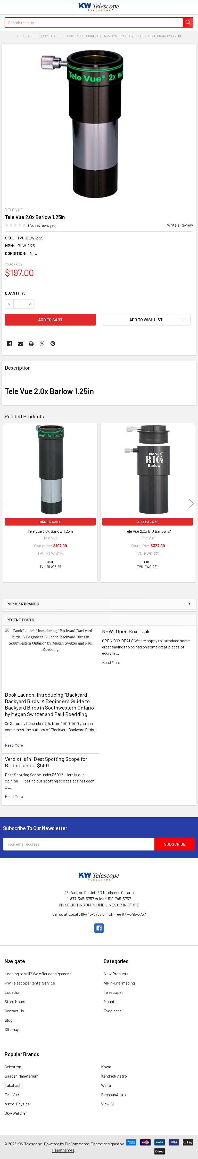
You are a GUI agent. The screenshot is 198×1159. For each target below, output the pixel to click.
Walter (106, 1085)
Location (12, 992)
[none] (82, 124)
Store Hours (15, 1001)
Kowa (106, 1066)
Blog (8, 1020)
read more (14, 745)
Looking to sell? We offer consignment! (38, 973)
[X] (42, 343)
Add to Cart (50, 522)
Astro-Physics (17, 1103)
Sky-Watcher (16, 1113)
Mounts (110, 1001)
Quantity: (15, 292)
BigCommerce (77, 1143)
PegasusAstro (113, 1094)
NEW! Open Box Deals (126, 631)
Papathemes (63, 1149)
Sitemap (12, 1029)
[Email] (20, 343)
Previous (7, 503)
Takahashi (13, 1085)
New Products (116, 973)
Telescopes (113, 992)
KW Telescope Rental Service (30, 982)
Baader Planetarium (21, 1075)
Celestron (13, 1066)
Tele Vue (12, 1094)
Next (191, 503)
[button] (146, 320)
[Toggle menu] (7, 7)
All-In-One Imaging (119, 982)
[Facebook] (9, 343)
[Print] (31, 343)
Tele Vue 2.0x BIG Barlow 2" (148, 531)
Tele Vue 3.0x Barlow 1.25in (50, 531)
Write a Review (180, 224)
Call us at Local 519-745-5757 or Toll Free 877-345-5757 (99, 914)
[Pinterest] (52, 343)
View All (107, 1103)
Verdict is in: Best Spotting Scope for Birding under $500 (46, 762)
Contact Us (14, 1010)
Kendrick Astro (114, 1075)
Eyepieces (113, 1010)
